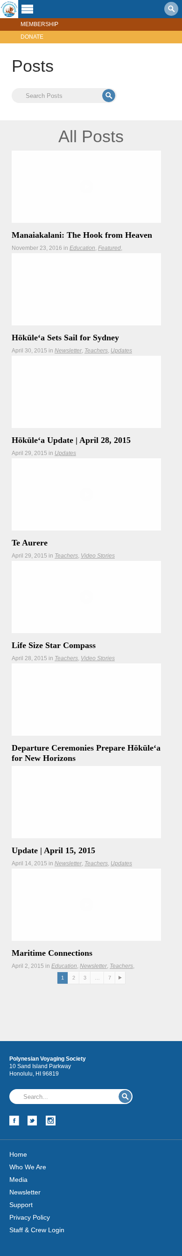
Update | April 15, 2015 (53, 850)
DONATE (32, 37)
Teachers (96, 350)
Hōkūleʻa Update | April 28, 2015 (71, 440)
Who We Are (27, 1167)
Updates (121, 350)
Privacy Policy (29, 1217)
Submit (108, 95)
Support (21, 1204)
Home (18, 1154)
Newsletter (68, 350)
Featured (109, 248)
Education (82, 248)
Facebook (14, 1120)
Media (18, 1179)
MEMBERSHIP (39, 24)
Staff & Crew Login (36, 1230)
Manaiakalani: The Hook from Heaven (82, 235)
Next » (120, 978)
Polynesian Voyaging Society (9, 9)
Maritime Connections (52, 953)
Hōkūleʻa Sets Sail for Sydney (65, 337)
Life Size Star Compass (54, 645)
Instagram (51, 1120)
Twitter (32, 1120)
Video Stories (98, 555)
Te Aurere (30, 542)
